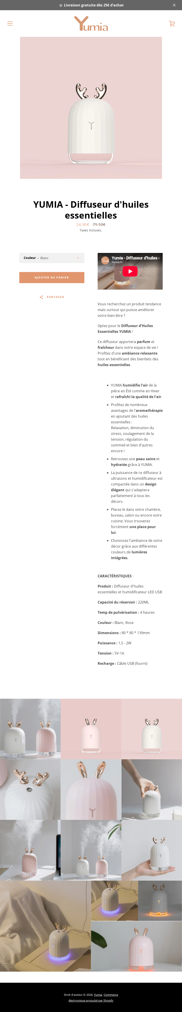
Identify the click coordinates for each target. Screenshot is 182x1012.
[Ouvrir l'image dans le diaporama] (91, 108)
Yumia (98, 995)
